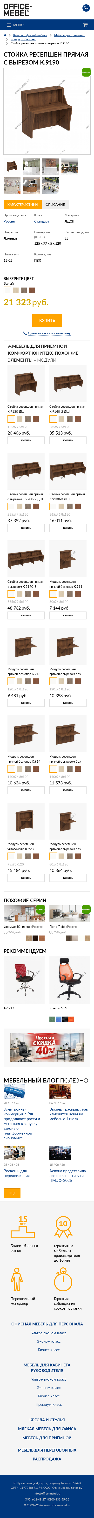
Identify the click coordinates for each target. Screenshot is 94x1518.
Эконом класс (48, 1341)
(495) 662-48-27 (35, 1499)
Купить (47, 320)
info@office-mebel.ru (47, 1493)
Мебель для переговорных (47, 1450)
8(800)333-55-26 (58, 1499)
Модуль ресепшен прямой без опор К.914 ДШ (23, 761)
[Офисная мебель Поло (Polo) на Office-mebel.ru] (69, 913)
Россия (9, 221)
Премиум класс (49, 1404)
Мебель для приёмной (47, 1438)
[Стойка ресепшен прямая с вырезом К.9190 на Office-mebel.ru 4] (69, 166)
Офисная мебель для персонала (47, 1324)
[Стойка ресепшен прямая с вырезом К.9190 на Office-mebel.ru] (47, 111)
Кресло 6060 (58, 1008)
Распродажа (47, 1459)
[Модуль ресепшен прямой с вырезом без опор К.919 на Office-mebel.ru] (68, 645)
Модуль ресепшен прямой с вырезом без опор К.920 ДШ (65, 761)
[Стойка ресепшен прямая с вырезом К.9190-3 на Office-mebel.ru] (26, 558)
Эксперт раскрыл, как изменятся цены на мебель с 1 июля (68, 1113)
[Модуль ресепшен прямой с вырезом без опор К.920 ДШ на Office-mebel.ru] (68, 733)
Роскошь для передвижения (17, 1173)
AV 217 (9, 1008)
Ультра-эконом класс (48, 1332)
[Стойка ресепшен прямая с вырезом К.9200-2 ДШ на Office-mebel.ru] (26, 471)
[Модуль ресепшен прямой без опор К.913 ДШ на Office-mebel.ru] (26, 645)
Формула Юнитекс (17, 926)
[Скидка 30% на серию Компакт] (47, 1047)
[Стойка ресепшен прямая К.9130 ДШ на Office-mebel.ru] (26, 383)
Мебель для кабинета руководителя (47, 1367)
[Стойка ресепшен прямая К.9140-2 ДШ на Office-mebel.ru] (68, 383)
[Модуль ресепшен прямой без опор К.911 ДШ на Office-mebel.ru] (68, 558)
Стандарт (41, 221)
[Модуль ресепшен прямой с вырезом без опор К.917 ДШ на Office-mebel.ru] (68, 820)
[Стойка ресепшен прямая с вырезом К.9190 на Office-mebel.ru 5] (12, 185)
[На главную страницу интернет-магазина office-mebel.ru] (18, 9)
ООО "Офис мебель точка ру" (63, 1488)
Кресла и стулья (47, 1420)
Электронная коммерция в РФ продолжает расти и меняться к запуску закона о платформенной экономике (22, 1123)
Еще (12, 1193)
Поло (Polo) (57, 926)
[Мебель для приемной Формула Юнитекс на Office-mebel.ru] (24, 913)
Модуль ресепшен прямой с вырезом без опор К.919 (65, 674)
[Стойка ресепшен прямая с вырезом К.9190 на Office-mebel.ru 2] (31, 166)
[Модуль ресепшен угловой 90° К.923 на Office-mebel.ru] (26, 820)
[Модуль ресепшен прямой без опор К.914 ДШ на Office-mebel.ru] (26, 733)
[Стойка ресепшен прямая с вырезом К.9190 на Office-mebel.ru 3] (50, 166)
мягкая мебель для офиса (47, 1428)
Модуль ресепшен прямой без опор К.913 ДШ (23, 674)
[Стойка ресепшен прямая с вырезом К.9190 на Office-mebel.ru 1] (12, 166)
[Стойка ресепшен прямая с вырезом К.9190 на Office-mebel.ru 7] (50, 185)
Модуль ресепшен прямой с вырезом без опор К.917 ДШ (65, 849)
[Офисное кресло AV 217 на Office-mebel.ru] (24, 979)
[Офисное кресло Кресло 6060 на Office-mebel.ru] (70, 979)
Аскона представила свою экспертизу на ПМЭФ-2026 (67, 1175)
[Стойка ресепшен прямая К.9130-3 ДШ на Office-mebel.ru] (68, 471)
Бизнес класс (49, 1349)
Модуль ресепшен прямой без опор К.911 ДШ (65, 586)
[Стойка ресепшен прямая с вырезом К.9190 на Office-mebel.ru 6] (31, 185)
